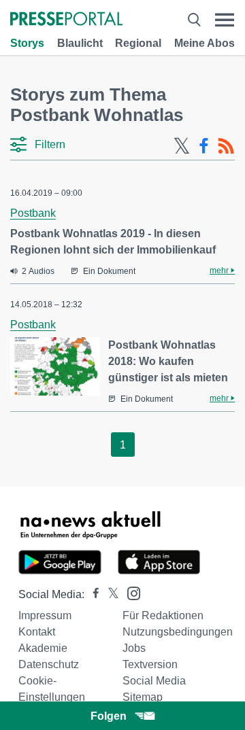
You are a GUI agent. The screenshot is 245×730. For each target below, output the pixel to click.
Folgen (109, 716)
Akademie (42, 648)
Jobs (134, 648)
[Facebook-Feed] (204, 146)
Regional (138, 43)
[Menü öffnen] (224, 20)
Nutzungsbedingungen (177, 632)
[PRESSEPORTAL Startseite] (66, 20)
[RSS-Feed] (226, 146)
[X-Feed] (182, 146)
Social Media (154, 680)
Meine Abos (204, 43)
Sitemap (142, 697)
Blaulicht (80, 43)
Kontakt (36, 632)
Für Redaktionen (162, 615)
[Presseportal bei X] (109, 594)
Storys (27, 43)
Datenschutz (48, 664)
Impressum (44, 615)
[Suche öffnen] (194, 20)
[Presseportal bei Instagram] (129, 592)
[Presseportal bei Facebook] (91, 594)
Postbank (33, 213)
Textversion (150, 664)
